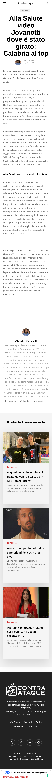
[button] (4, 3)
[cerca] (46, 3)
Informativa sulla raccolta (15, 777)
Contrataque (26, 3)
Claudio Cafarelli (30, 60)
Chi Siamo (15, 722)
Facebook (12, 401)
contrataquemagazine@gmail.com (19, 756)
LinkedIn (40, 401)
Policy (39, 722)
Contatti (28, 722)
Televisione (25, 11)
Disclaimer (19, 726)
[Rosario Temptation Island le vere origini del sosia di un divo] (26, 545)
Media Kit (33, 726)
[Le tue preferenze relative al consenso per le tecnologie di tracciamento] (47, 775)
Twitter (26, 401)
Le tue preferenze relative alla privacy (28, 772)
